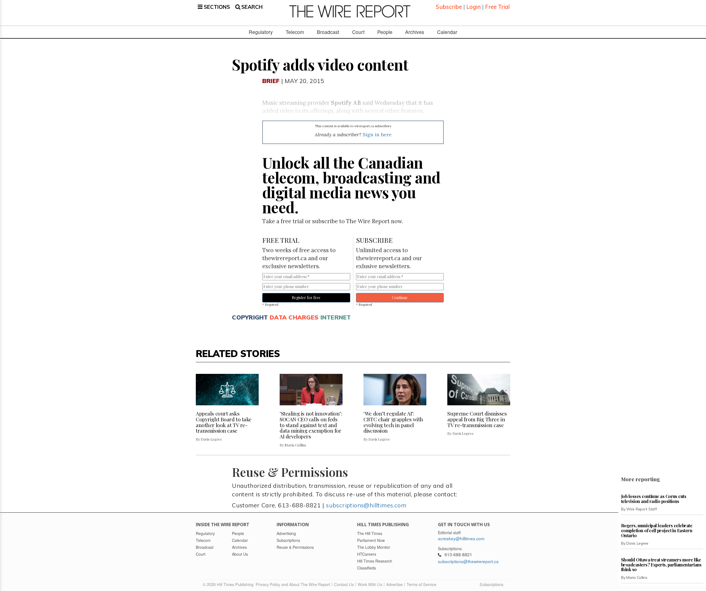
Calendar (447, 32)
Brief (270, 80)
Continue (400, 297)
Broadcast (328, 32)
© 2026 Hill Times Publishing (229, 584)
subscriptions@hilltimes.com (366, 505)
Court (358, 32)
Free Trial (497, 6)
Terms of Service (421, 584)
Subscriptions (491, 584)
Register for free (306, 297)
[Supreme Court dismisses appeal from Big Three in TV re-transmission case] (478, 389)
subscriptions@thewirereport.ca (468, 561)
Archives (414, 32)
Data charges (294, 317)
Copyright (250, 317)
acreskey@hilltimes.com (461, 538)
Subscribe (449, 6)
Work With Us (370, 584)
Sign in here (377, 134)
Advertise (394, 584)
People (384, 32)
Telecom (295, 32)
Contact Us (344, 584)
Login (473, 6)
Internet (335, 317)
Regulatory (261, 32)
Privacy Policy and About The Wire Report (293, 584)
